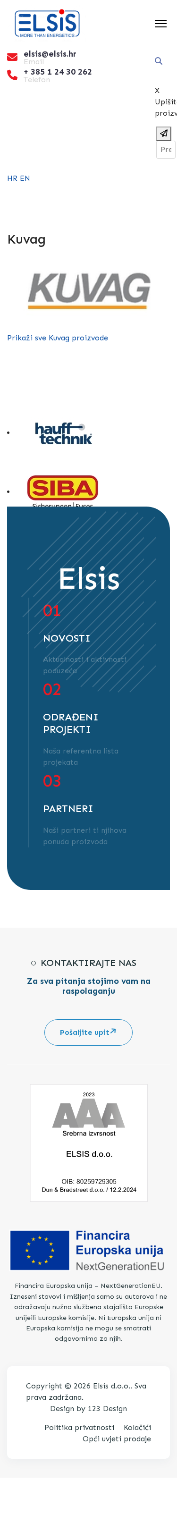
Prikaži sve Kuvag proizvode (57, 337)
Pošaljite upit (85, 1032)
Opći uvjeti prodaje (117, 1438)
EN (25, 178)
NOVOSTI (67, 638)
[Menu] (161, 23)
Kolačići (137, 1427)
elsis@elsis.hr (50, 54)
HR (12, 178)
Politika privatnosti (79, 1427)
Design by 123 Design (88, 1408)
